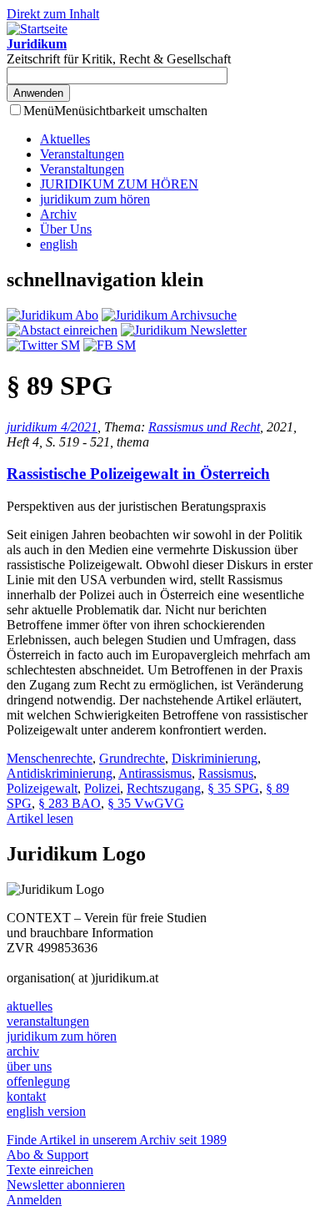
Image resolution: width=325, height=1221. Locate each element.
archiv (23, 1051)
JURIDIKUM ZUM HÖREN (119, 184)
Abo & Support (47, 1155)
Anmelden (34, 1200)
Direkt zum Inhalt (53, 14)
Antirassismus (155, 773)
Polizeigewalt (42, 788)
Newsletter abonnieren (66, 1185)
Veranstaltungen (82, 154)
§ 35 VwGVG (146, 803)
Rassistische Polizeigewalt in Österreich (138, 473)
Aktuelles (65, 139)
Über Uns (66, 229)
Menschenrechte (49, 758)
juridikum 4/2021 (52, 427)
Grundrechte (132, 758)
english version (46, 1111)
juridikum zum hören (95, 199)
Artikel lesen (40, 818)
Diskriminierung (215, 758)
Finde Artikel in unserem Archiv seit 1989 (117, 1140)
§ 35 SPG (233, 788)
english (59, 244)
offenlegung (38, 1081)
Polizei (102, 788)
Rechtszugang (164, 788)
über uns (29, 1066)
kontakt (26, 1096)
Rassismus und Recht (204, 427)
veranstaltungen (48, 1021)
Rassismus (225, 773)
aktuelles (29, 1006)
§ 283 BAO (69, 803)
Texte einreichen (50, 1170)
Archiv (58, 214)
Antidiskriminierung (59, 773)
